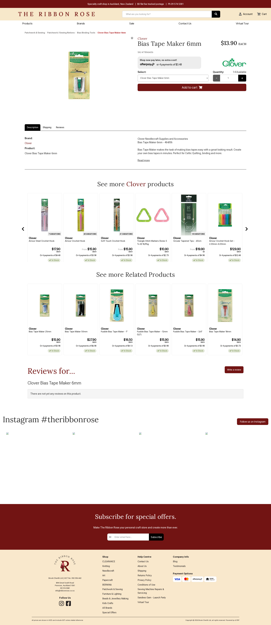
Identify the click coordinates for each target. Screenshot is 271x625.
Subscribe (156, 537)
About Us (142, 566)
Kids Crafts (107, 603)
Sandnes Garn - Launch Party (152, 597)
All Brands (107, 608)
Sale (131, 23)
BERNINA (107, 584)
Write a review (234, 369)
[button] (246, 14)
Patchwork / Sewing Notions (61, 33)
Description (32, 127)
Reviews (60, 127)
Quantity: (229, 71)
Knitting (106, 566)
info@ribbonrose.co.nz (65, 591)
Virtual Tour (242, 23)
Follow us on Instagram (252, 421)
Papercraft (107, 580)
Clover (142, 38)
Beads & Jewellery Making (115, 598)
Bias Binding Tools (86, 33)
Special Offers (109, 612)
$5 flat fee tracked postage (150, 4)
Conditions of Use (146, 584)
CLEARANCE (108, 561)
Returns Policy (145, 575)
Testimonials (179, 566)
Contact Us (185, 23)
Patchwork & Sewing (35, 33)
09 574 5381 (177, 4)
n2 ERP (237, 620)
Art (103, 575)
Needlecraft (108, 570)
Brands (81, 23)
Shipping (47, 127)
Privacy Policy (144, 580)
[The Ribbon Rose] (56, 14)
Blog (175, 561)
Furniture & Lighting (111, 594)
